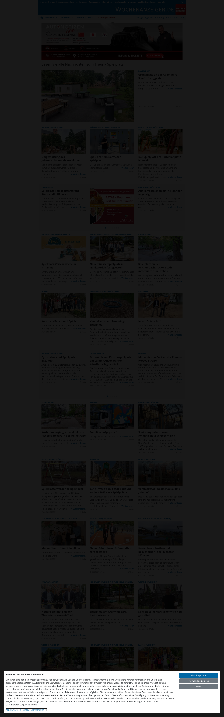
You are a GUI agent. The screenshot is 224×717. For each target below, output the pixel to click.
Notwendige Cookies (199, 680)
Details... (199, 686)
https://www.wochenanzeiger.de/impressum (25, 710)
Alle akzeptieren (198, 675)
